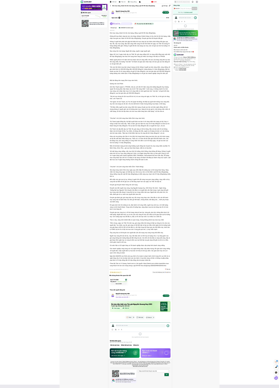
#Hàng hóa (136, 345)
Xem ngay (117, 308)
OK (166, 374)
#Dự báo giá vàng (114, 345)
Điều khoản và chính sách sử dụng (140, 366)
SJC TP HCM (114, 279)
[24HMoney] (86, 2)
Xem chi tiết (119, 283)
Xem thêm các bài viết (122, 297)
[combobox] (177, 8)
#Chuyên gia (114, 27)
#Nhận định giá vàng (126, 345)
